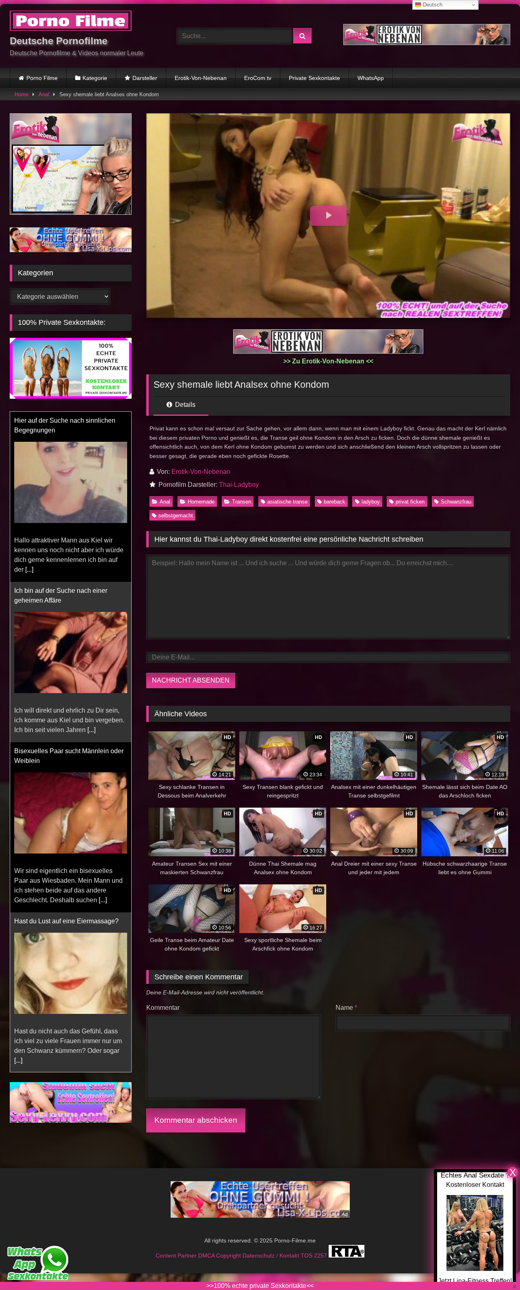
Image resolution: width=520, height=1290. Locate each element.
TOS (307, 1255)
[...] (29, 569)
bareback (334, 502)
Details (184, 404)
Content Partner (177, 1255)
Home (21, 94)
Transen (241, 502)
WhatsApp (371, 78)
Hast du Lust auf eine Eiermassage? (66, 921)
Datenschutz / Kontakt (272, 1255)
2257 (321, 1255)
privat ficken (410, 502)
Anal (44, 94)
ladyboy (371, 502)
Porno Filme (42, 78)
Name (346, 1007)
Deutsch (431, 5)
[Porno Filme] (71, 22)
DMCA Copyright (220, 1255)
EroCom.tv (257, 78)
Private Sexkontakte (314, 78)
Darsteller (144, 78)
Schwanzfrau (456, 502)
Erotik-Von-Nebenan (201, 78)
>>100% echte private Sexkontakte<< (260, 1285)
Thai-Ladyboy (239, 484)
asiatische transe (287, 502)
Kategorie (94, 78)
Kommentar (163, 1007)
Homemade (201, 502)
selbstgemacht (175, 515)
